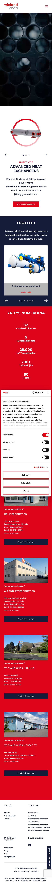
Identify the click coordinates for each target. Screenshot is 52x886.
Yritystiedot (26, 880)
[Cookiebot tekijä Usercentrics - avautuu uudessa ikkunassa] (32, 393)
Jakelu (7, 819)
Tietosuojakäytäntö (37, 878)
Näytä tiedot (39, 467)
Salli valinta (26, 483)
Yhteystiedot (9, 857)
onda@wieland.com (11, 533)
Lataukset (8, 848)
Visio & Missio (10, 816)
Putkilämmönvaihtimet (26, 286)
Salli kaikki (26, 475)
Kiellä (26, 491)
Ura (5, 853)
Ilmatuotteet (33, 813)
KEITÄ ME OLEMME (26, 204)
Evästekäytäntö (12, 880)
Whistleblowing (40, 880)
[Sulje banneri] (48, 393)
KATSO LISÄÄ (26, 292)
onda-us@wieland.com (12, 684)
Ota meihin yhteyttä (49, 857)
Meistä (7, 813)
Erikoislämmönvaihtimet (39, 828)
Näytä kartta (27, 542)
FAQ (6, 851)
